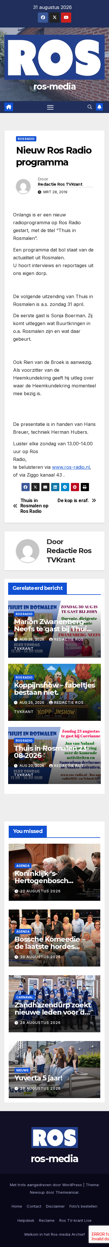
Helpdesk (25, 1220)
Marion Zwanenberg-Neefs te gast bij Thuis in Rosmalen (52, 628)
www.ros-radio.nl (71, 467)
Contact (34, 1206)
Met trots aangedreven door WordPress (46, 1184)
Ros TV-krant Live (75, 1220)
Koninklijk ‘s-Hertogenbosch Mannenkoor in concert (54, 880)
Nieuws (22, 1070)
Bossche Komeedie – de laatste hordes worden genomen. (50, 946)
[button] (89, 107)
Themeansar (67, 1192)
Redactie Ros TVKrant (60, 184)
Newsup (37, 1192)
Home (17, 1206)
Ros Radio (26, 139)
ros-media (54, 86)
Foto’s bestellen (83, 1206)
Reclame (47, 1220)
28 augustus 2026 (40, 1022)
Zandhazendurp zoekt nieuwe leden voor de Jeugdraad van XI (53, 1012)
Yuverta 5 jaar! (38, 1078)
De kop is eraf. (73, 500)
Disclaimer (55, 1206)
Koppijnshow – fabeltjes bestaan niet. (54, 689)
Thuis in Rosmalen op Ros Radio (34, 506)
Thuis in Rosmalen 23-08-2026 (51, 752)
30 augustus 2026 (40, 891)
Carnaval (24, 997)
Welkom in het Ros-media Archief (54, 1234)
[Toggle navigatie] (50, 107)
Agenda (23, 865)
